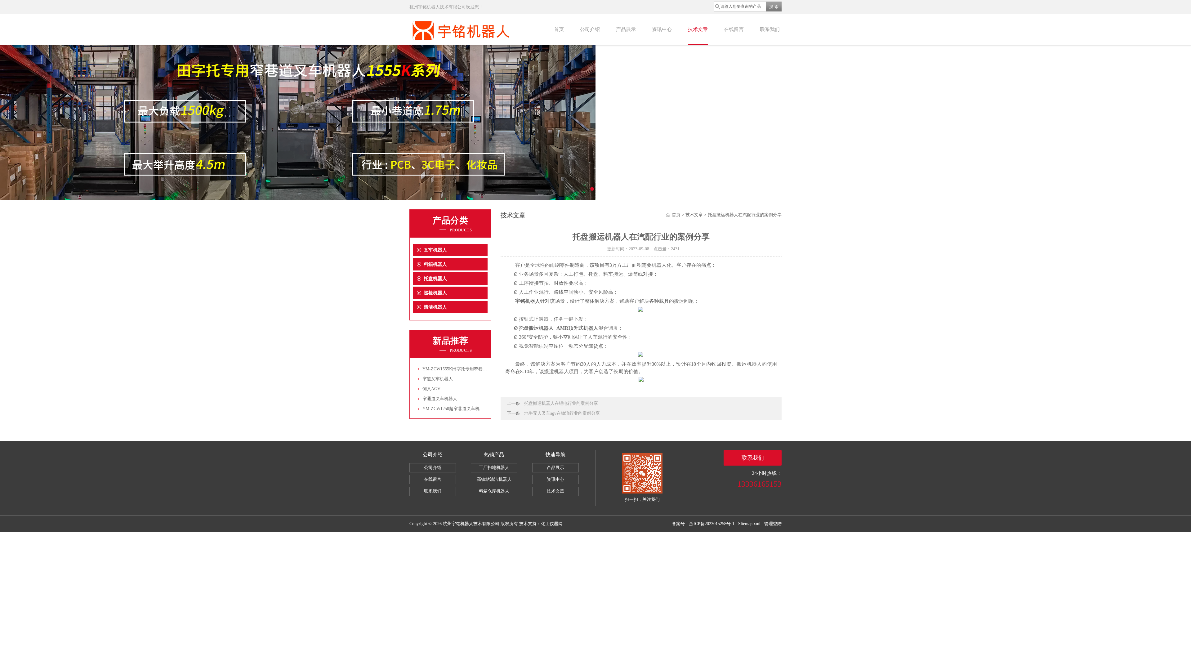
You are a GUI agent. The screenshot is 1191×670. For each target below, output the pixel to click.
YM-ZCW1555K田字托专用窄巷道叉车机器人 (465, 369)
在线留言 (734, 29)
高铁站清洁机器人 (494, 479)
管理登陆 (773, 523)
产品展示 (626, 29)
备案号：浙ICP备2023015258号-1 (703, 523)
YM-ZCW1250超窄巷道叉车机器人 (455, 408)
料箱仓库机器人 (494, 491)
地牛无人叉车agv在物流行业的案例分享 (562, 413)
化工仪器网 (552, 523)
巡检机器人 (435, 292)
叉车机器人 (435, 250)
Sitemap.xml (749, 523)
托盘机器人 (435, 278)
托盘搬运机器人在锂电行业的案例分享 (561, 403)
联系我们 (770, 29)
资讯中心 (662, 29)
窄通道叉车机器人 (439, 398)
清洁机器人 (435, 307)
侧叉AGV (431, 388)
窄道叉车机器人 (437, 379)
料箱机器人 (435, 264)
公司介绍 (590, 29)
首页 (559, 29)
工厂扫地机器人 (494, 467)
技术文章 (698, 29)
